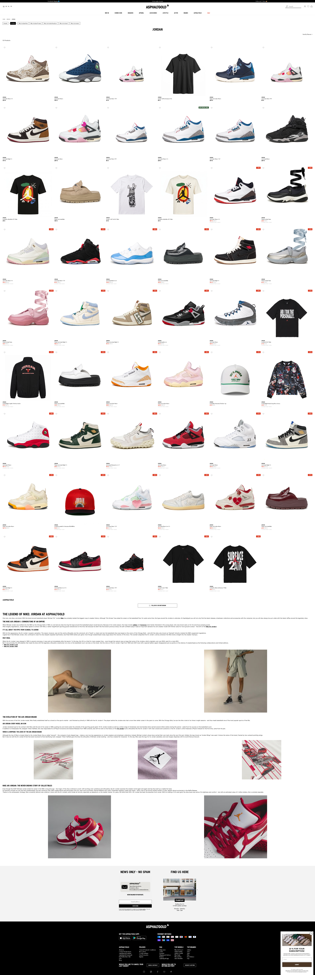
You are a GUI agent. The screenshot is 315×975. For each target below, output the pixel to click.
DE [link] (6, 6)
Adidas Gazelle (178, 953)
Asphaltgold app (164, 958)
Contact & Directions (125, 951)
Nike (188, 955)
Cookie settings (143, 953)
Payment (161, 953)
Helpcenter (162, 950)
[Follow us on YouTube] (164, 972)
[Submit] (287, 6)
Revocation (142, 951)
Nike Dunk (177, 955)
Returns (161, 957)
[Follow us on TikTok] (151, 972)
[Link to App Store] (125, 938)
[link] (157, 6)
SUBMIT (297, 964)
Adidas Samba (178, 951)
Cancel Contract (153, 965)
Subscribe (135, 906)
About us (121, 950)
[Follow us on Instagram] (144, 972)
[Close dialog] (311, 933)
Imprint (141, 957)
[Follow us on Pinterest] (171, 972)
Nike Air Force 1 (178, 950)
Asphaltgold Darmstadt (125, 955)
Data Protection (143, 955)
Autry (188, 953)
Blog (120, 960)
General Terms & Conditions (147, 950)
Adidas (189, 950)
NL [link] (9, 6)
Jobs (120, 958)
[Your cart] (311, 6)
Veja (188, 958)
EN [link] (4, 6)
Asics (188, 951)
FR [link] (11, 6)
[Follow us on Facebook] (157, 972)
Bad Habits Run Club (125, 957)
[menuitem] (12, 34)
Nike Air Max (178, 957)
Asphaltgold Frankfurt (125, 953)
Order (161, 951)
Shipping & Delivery (165, 955)
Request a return (190, 965)
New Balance (190, 957)
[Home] (157, 926)
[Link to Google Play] (139, 938)
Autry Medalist (178, 958)
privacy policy (142, 909)
